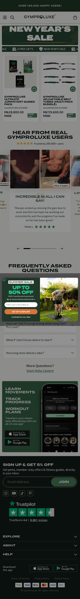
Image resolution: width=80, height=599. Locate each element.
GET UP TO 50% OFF (21, 311)
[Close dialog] (4, 279)
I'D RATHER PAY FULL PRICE (20, 317)
